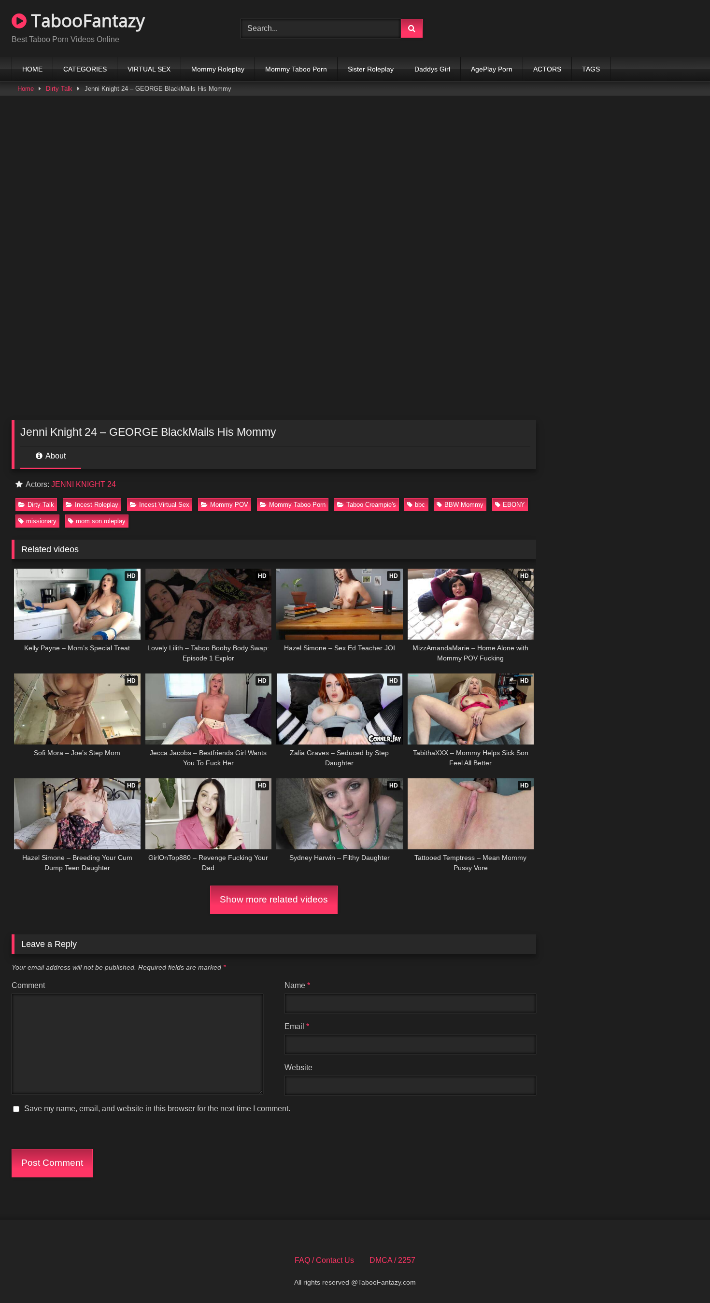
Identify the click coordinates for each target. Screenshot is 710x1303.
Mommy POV (229, 504)
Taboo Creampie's (371, 504)
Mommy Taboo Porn (296, 69)
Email (296, 1026)
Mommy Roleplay (217, 69)
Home (25, 88)
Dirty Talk (59, 88)
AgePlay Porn (491, 69)
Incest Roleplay (96, 504)
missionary (41, 521)
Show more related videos (274, 899)
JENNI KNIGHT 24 (83, 484)
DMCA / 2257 (392, 1260)
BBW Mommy (463, 504)
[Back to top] (680, 1274)
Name (297, 985)
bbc (420, 504)
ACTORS (547, 69)
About (55, 456)
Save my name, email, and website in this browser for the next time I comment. (157, 1108)
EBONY (514, 504)
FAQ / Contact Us (324, 1260)
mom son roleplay (101, 521)
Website (298, 1067)
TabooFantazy (86, 20)
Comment (28, 985)
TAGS (591, 69)
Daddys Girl (432, 69)
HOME (32, 69)
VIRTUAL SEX (149, 69)
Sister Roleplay (371, 69)
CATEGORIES (85, 69)
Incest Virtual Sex (164, 504)
